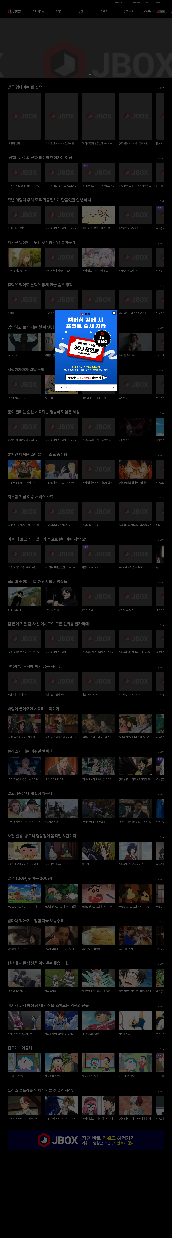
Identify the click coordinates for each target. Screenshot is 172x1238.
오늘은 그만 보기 (65, 388)
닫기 (114, 388)
